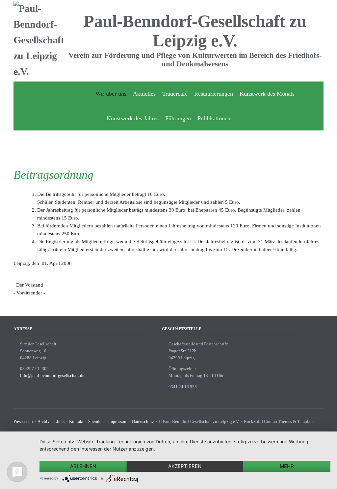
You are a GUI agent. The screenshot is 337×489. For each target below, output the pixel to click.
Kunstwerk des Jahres (133, 118)
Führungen (178, 118)
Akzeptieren (184, 466)
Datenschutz (143, 421)
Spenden (96, 421)
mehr (287, 466)
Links (59, 421)
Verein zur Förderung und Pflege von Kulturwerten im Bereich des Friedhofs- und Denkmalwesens (195, 59)
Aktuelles (144, 93)
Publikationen (213, 118)
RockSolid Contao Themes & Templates (279, 421)
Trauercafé (175, 93)
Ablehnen (83, 466)
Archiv (44, 421)
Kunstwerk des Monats (267, 93)
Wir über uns (110, 93)
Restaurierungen (213, 93)
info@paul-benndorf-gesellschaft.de (52, 375)
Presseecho (23, 421)
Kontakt (76, 421)
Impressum (117, 421)
